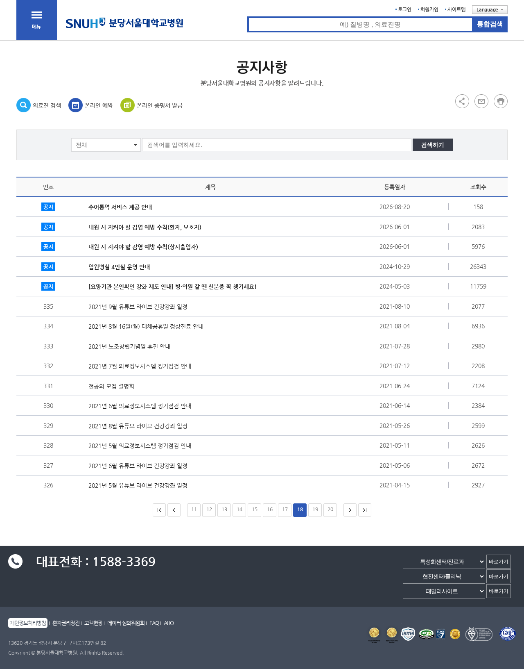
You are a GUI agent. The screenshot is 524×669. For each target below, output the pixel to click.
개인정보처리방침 (28, 623)
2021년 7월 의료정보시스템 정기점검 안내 (139, 366)
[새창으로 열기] (481, 101)
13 (224, 509)
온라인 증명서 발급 (160, 105)
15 (254, 509)
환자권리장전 (65, 623)
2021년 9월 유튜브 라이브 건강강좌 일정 (137, 306)
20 (330, 509)
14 (239, 509)
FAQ (154, 623)
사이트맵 (456, 9)
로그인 (404, 9)
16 (270, 509)
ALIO (169, 623)
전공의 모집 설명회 (111, 386)
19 (315, 509)
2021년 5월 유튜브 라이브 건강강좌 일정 (137, 485)
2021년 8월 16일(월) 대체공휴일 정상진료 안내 (145, 326)
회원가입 (429, 9)
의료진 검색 (47, 105)
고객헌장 (93, 623)
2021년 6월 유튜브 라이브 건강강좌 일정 (137, 465)
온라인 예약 (99, 105)
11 (194, 509)
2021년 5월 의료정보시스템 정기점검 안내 (139, 445)
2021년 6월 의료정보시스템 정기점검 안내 (139, 406)
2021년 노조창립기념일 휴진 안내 (129, 346)
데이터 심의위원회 (126, 623)
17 (285, 509)
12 (209, 509)
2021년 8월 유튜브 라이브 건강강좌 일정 (137, 426)
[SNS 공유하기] (462, 101)
